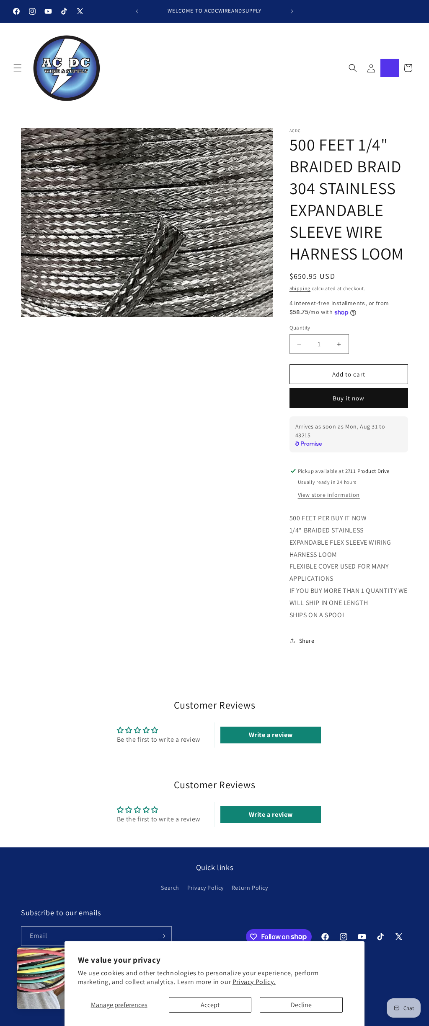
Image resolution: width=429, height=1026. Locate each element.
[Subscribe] (162, 936)
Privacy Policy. (254, 981)
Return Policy (250, 887)
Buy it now (348, 398)
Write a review (271, 734)
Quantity (299, 327)
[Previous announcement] (137, 11)
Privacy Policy (205, 887)
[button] (17, 68)
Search (170, 887)
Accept (210, 1004)
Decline (301, 1004)
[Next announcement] (292, 11)
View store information (329, 495)
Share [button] (307, 640)
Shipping (300, 288)
